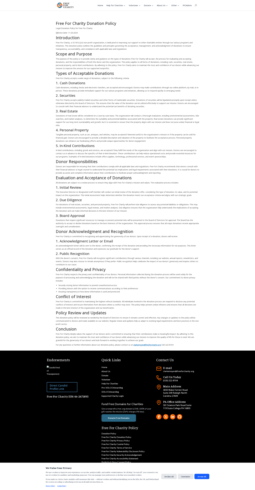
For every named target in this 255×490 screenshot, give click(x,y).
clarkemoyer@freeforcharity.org (147, 345)
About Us (161, 5)
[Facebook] (159, 416)
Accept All (202, 476)
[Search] (195, 5)
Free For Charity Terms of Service (116, 447)
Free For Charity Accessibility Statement (119, 458)
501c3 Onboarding (110, 391)
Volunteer (133, 5)
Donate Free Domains (118, 418)
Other (174, 5)
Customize (185, 476)
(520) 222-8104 (170, 380)
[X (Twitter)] (165, 416)
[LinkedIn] (172, 416)
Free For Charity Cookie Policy (115, 444)
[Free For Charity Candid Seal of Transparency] (73, 373)
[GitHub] (179, 416)
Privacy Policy (50, 486)
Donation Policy (108, 433)
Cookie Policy (61, 486)
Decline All (169, 476)
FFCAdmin (187, 5)
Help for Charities (114, 5)
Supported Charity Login (112, 396)
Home (100, 5)
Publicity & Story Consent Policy (116, 462)
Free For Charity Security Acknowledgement (121, 455)
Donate (147, 5)
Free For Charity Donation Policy (116, 437)
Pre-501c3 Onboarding (112, 387)
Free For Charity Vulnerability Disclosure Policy (122, 451)
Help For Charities (109, 383)
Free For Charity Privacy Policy (115, 440)
